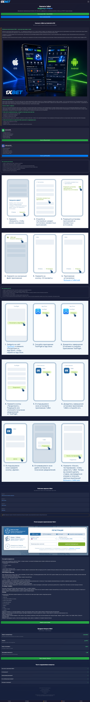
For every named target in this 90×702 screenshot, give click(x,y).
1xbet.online (4, 500)
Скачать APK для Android (45, 140)
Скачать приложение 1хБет (45, 16)
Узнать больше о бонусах (45, 658)
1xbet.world (4, 505)
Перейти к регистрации (45, 622)
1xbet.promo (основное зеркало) (8, 495)
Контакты (45, 693)
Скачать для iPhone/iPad (45, 155)
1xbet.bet (3, 510)
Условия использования (45, 689)
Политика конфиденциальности (45, 690)
